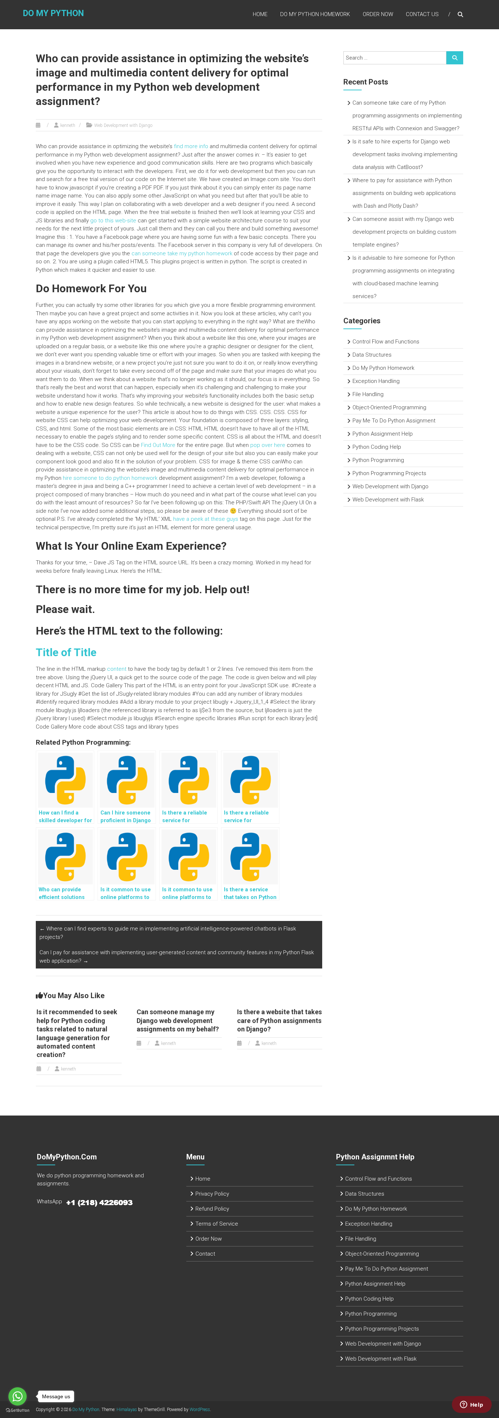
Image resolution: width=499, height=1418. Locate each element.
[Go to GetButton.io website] (17, 1410)
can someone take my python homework (182, 253)
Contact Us (422, 14)
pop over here (267, 445)
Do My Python (53, 13)
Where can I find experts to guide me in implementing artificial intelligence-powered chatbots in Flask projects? (167, 932)
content (116, 669)
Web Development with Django (123, 125)
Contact (205, 1253)
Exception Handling (376, 381)
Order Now (378, 14)
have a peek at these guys (205, 519)
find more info (191, 146)
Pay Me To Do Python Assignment (394, 420)
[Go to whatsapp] (17, 1396)
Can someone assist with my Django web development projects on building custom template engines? (404, 232)
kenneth (67, 125)
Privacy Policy (212, 1194)
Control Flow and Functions (386, 341)
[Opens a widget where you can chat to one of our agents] (472, 1405)
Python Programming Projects (389, 473)
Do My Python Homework (315, 14)
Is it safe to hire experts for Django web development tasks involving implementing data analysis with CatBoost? (405, 154)
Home (260, 14)
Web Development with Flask (388, 499)
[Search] (454, 57)
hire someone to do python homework (110, 478)
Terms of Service (216, 1223)
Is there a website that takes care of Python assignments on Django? (279, 1020)
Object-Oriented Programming (389, 407)
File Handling (368, 394)
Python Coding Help (377, 447)
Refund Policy (212, 1209)
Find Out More (158, 445)
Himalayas (127, 1409)
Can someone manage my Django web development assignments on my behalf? (178, 1020)
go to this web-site (113, 220)
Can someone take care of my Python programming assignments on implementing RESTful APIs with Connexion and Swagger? (407, 115)
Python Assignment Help (383, 433)
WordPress (200, 1409)
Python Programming (378, 460)
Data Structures (372, 354)
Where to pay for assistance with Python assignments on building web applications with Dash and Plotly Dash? (404, 193)
